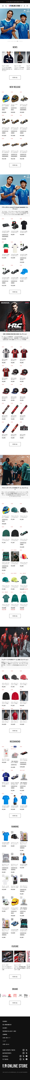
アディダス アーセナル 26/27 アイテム (15, 1)
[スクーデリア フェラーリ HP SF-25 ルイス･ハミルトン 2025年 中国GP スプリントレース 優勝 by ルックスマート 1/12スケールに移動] (24, 752)
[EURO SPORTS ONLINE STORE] (15, 1066)
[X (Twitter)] (26, 1050)
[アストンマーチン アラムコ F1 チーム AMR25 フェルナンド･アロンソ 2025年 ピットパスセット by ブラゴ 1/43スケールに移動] (6, 556)
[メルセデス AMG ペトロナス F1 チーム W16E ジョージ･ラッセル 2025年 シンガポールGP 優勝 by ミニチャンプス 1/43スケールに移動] (6, 225)
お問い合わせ (6, 1044)
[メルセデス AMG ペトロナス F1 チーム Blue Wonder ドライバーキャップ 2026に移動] (24, 271)
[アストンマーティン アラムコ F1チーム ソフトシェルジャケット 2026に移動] (24, 598)
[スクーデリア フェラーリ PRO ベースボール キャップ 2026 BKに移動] (15, 677)
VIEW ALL (15, 77)
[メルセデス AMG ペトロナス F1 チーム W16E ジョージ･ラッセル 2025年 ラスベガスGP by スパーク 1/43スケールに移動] (15, 271)
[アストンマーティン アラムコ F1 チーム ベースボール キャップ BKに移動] (24, 509)
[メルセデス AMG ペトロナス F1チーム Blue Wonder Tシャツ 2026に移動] (6, 799)
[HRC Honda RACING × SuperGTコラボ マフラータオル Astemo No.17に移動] (24, 409)
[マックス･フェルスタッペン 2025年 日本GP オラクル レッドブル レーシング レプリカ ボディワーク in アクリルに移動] (6, 752)
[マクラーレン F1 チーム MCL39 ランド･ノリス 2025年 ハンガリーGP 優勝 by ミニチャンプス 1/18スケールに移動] (6, 144)
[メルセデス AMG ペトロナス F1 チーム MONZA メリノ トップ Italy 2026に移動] (6, 248)
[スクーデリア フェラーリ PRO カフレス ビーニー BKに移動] (6, 695)
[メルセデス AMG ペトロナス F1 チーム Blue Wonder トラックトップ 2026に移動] (15, 799)
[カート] (27, 6)
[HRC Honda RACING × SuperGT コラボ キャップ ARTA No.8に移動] (24, 390)
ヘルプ (4, 1041)
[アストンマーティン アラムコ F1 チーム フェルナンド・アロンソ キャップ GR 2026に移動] (6, 579)
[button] (3, 6)
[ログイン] (24, 6)
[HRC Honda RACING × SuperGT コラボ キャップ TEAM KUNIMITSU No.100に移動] (15, 371)
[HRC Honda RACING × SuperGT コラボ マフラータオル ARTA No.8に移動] (15, 428)
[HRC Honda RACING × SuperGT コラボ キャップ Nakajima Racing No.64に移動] (24, 371)
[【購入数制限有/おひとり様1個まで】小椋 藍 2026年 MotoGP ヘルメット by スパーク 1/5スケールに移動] (15, 755)
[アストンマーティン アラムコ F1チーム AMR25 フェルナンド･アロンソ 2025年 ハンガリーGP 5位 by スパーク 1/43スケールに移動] (24, 533)
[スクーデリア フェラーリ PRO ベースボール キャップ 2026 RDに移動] (24, 677)
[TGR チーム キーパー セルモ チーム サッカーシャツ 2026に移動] (6, 776)
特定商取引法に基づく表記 (9, 1031)
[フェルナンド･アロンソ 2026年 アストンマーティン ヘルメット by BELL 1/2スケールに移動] (6, 98)
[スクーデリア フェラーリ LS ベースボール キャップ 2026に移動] (6, 677)
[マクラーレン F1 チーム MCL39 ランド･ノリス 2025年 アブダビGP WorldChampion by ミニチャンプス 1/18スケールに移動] (24, 98)
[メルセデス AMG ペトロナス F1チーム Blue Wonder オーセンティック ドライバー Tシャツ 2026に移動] (24, 799)
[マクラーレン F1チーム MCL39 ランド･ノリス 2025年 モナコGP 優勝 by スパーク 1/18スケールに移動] (15, 121)
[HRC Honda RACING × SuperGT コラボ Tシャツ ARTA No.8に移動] (6, 371)
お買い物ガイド (6, 1038)
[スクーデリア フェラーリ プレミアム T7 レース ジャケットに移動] (6, 714)
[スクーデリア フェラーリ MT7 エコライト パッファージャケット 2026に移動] (24, 695)
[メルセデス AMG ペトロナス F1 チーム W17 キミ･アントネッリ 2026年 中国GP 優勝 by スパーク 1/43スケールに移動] (24, 248)
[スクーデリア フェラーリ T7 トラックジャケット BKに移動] (24, 714)
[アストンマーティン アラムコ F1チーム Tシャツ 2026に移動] (24, 579)
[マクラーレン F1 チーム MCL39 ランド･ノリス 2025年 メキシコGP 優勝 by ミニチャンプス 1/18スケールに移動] (24, 144)
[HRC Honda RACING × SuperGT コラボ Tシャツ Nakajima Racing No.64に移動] (15, 353)
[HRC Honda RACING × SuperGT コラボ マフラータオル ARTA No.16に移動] (6, 428)
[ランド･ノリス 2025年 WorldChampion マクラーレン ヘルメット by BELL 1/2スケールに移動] (15, 98)
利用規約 (5, 1021)
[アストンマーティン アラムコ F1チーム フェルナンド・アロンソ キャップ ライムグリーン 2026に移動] (15, 579)
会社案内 (5, 1028)
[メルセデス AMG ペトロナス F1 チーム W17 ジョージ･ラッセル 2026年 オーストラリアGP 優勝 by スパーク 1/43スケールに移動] (6, 271)
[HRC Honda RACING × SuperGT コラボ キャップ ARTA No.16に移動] (15, 390)
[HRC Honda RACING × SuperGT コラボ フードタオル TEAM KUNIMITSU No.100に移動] (24, 428)
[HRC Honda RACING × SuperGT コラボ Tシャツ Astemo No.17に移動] (24, 353)
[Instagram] (23, 1050)
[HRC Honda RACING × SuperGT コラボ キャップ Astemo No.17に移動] (6, 390)
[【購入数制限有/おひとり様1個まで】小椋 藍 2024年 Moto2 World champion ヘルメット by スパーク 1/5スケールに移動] (24, 776)
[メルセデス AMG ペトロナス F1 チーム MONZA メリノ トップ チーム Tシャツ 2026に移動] (24, 225)
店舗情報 (5, 1034)
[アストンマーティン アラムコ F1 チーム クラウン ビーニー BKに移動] (15, 533)
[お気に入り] (21, 6)
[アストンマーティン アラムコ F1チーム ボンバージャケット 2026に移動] (15, 598)
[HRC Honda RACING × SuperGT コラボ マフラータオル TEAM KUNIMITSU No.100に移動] (6, 409)
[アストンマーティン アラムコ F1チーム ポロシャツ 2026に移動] (6, 598)
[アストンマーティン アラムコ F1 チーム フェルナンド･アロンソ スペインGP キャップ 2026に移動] (24, 556)
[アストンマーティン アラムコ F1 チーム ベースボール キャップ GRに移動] (15, 509)
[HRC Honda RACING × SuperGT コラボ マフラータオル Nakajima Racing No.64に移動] (15, 409)
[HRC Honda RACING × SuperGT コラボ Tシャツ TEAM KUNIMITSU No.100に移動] (6, 353)
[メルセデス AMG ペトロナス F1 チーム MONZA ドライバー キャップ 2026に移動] (15, 225)
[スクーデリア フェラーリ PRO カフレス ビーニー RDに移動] (15, 695)
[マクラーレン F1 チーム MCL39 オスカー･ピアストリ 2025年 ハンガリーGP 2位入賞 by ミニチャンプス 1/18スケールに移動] (15, 144)
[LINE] (26, 1056)
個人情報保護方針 (7, 1024)
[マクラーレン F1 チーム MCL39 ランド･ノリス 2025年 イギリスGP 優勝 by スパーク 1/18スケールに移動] (24, 121)
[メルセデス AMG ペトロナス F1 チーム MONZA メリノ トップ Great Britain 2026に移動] (15, 248)
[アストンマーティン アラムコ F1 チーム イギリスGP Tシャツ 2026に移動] (15, 556)
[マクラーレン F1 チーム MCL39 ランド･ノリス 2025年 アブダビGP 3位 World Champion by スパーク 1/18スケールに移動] (6, 121)
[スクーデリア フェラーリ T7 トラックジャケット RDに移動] (15, 714)
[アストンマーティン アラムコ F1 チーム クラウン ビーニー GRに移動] (6, 533)
